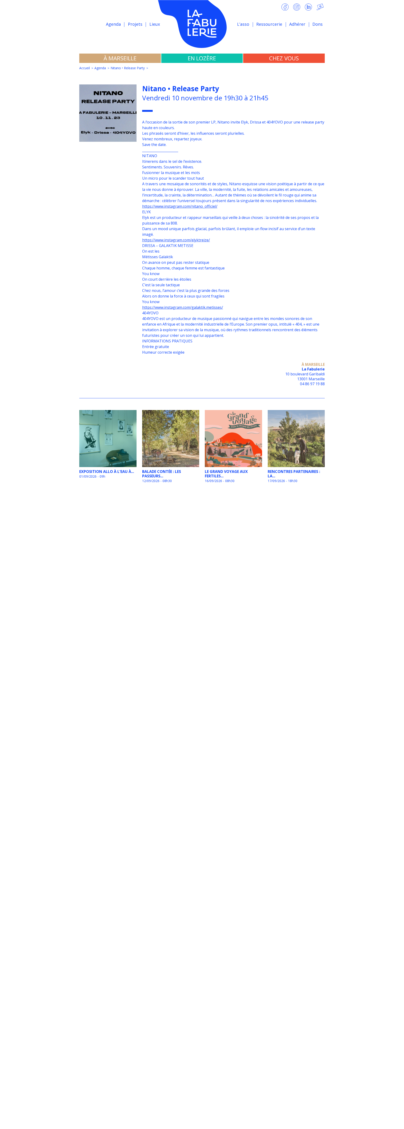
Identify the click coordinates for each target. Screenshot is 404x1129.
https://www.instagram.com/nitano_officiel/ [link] (179, 206)
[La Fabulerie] (202, 24)
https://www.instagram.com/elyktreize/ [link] (176, 240)
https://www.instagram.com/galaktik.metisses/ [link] (182, 307)
